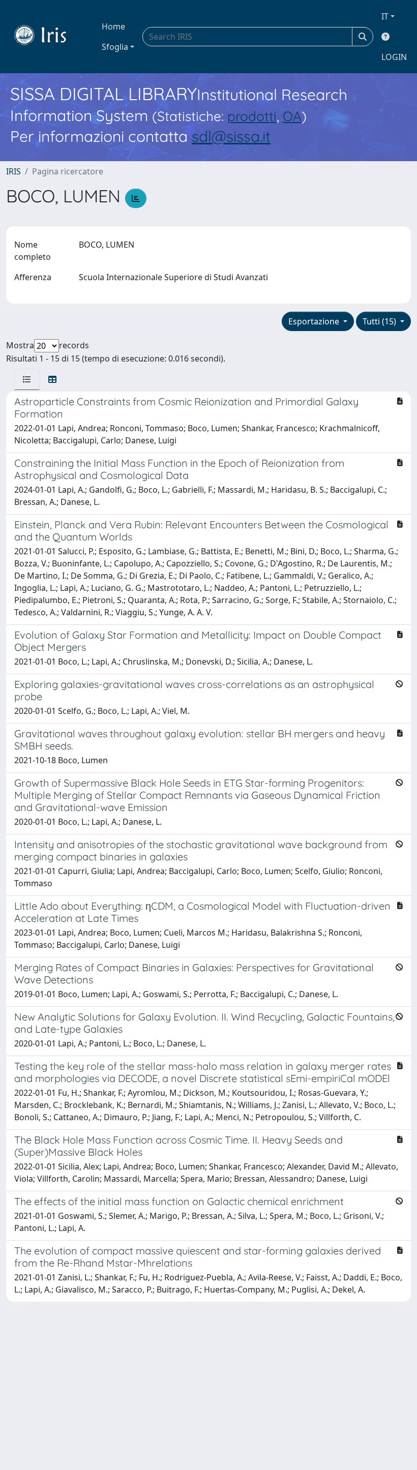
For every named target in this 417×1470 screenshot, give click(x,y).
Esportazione (314, 321)
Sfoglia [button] (115, 46)
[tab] (27, 379)
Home (113, 26)
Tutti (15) (380, 321)
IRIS (13, 171)
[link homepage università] (48, 36)
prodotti (252, 116)
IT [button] (385, 16)
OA (292, 116)
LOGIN (394, 57)
